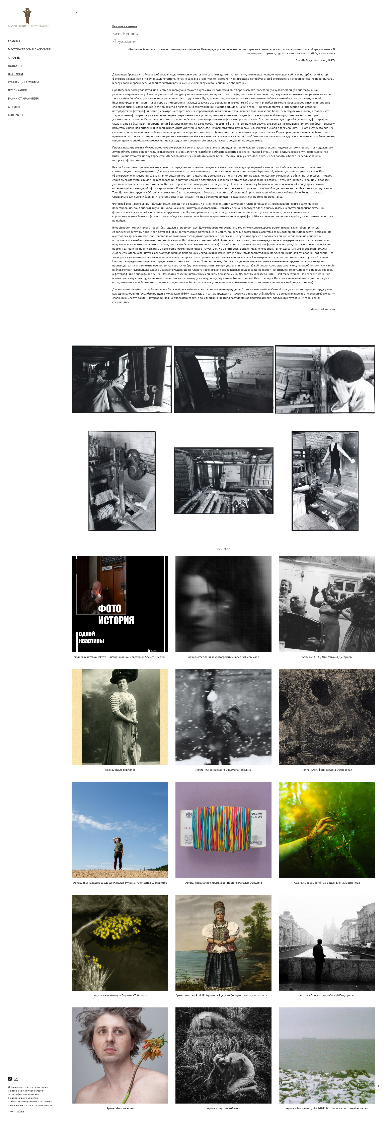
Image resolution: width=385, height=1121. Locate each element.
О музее (14, 57)
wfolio (20, 1111)
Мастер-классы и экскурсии (29, 49)
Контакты (15, 115)
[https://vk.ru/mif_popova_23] (10, 1078)
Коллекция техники (23, 82)
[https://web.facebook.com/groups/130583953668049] (16, 1078)
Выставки (15, 74)
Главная (14, 41)
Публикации (17, 90)
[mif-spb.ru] (28, 17)
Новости (15, 65)
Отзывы (14, 106)
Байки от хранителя (23, 98)
